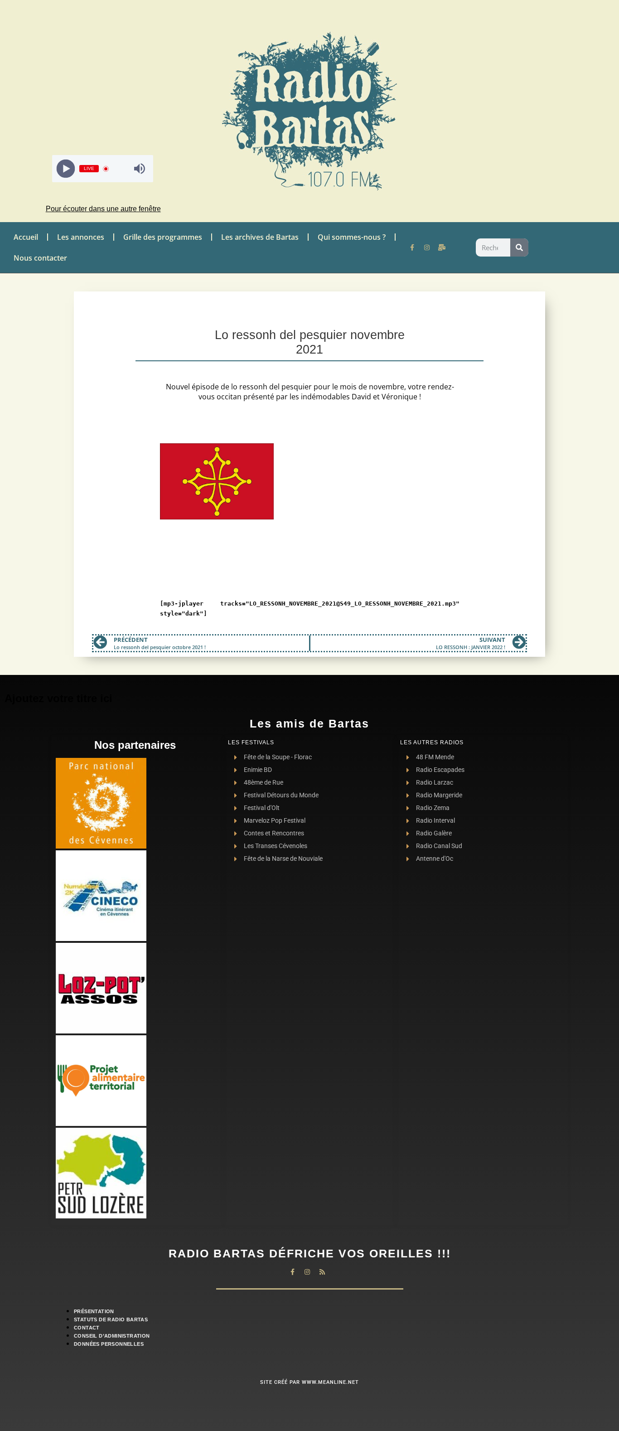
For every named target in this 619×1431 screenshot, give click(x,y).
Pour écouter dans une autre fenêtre (103, 209)
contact (87, 1327)
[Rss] (322, 1272)
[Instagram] (427, 247)
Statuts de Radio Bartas (111, 1319)
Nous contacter (40, 258)
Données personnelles (109, 1344)
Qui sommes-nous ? (352, 237)
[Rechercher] (519, 247)
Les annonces (80, 237)
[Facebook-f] (412, 247)
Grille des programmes (162, 237)
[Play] (65, 168)
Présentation (94, 1311)
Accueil (26, 237)
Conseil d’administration (112, 1336)
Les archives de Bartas (260, 237)
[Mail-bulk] (441, 247)
